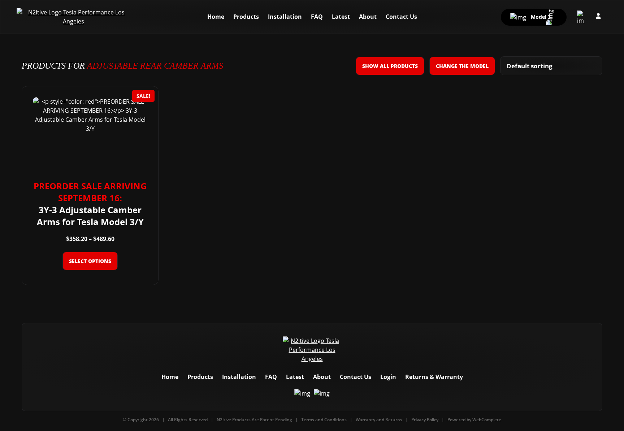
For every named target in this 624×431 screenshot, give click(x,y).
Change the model (462, 66)
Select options (90, 261)
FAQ (317, 17)
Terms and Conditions (324, 420)
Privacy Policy (424, 420)
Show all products (390, 66)
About (368, 17)
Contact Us (401, 17)
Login (388, 377)
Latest (341, 17)
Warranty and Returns (379, 420)
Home (215, 17)
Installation (285, 17)
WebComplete (486, 420)
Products (246, 17)
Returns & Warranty (434, 377)
